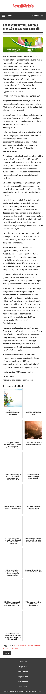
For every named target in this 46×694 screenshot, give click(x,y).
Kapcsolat (23, 666)
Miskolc (30, 645)
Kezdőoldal (23, 661)
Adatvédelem (23, 681)
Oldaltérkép (23, 671)
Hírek (7, 653)
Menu (10, 15)
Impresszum (23, 676)
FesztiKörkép (23, 6)
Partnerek (23, 686)
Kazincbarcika (20, 645)
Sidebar (35, 15)
